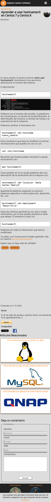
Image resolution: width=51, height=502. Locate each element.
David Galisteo (15, 485)
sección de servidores (22, 238)
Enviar (25, 478)
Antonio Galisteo (35, 485)
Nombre (8, 429)
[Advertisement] (25, 48)
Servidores (6, 8)
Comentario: (10, 454)
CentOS (5, 247)
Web (6, 445)
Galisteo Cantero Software (18, 3)
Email (6, 437)
